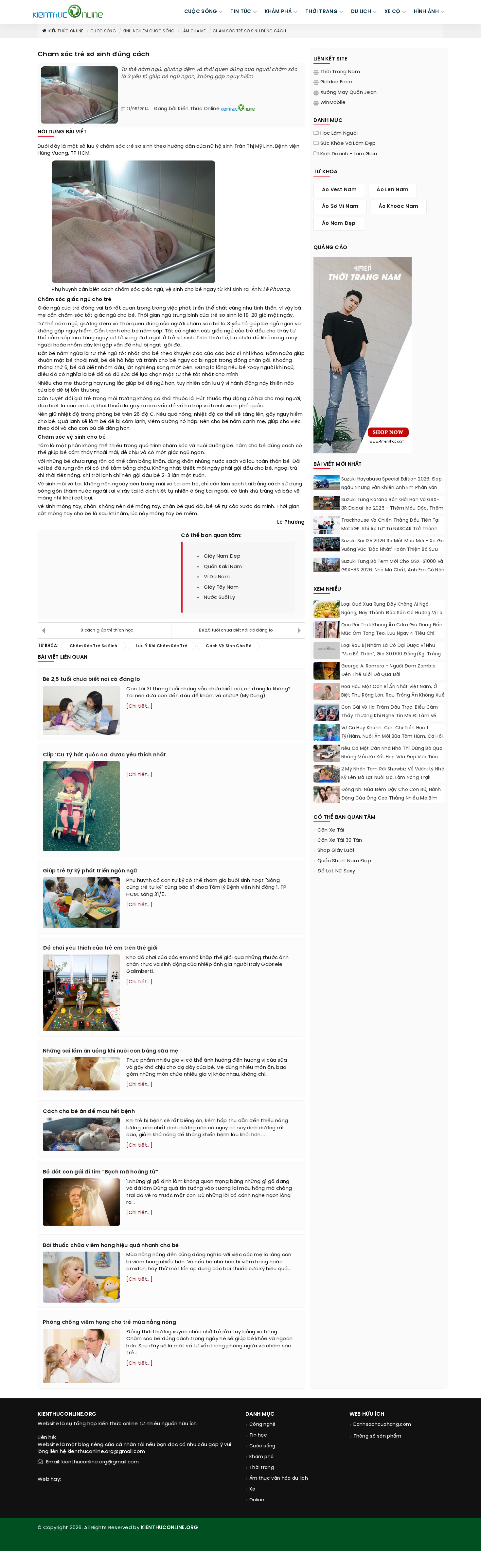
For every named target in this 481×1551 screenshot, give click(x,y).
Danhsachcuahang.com (382, 1424)
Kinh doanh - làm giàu (348, 154)
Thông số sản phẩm (377, 1436)
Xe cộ (392, 11)
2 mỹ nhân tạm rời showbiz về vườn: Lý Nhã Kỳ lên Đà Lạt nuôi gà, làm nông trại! (392, 773)
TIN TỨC (240, 11)
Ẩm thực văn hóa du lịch (278, 1478)
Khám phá (261, 1457)
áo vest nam (339, 190)
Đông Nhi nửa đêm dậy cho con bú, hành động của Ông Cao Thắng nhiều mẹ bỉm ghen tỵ (391, 798)
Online (256, 1500)
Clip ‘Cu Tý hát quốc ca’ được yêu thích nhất (104, 755)
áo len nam (392, 190)
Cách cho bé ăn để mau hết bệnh (89, 1111)
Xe (252, 1489)
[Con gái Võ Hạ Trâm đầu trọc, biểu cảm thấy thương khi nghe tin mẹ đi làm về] (326, 716)
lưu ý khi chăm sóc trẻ (161, 646)
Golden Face (336, 82)
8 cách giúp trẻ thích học (107, 630)
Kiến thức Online (65, 31)
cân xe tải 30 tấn (339, 840)
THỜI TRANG (321, 11)
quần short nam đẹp (344, 861)
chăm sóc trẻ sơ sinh (126, 146)
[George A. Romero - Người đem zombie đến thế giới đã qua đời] (326, 671)
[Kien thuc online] (68, 11)
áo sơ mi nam (340, 206)
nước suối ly (219, 597)
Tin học (258, 1435)
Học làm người (339, 133)
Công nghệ (262, 1424)
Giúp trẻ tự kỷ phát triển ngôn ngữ (90, 871)
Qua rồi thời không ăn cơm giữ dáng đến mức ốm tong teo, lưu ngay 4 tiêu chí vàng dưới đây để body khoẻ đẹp (391, 634)
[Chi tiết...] (139, 706)
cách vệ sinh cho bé (228, 646)
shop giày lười (335, 850)
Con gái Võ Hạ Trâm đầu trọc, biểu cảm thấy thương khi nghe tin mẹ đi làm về (389, 711)
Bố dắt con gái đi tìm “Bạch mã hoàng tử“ (100, 1172)
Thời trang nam (340, 72)
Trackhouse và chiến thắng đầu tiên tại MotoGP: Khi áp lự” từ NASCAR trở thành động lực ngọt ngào (390, 529)
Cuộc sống (103, 31)
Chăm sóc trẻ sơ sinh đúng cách (249, 31)
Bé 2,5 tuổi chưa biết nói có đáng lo (236, 630)
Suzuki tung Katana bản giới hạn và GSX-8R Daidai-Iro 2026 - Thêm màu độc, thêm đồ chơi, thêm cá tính (392, 508)
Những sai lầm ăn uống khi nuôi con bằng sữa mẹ (110, 1051)
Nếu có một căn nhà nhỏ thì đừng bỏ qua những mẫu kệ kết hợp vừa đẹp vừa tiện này (391, 757)
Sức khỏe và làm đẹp (348, 143)
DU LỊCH (361, 11)
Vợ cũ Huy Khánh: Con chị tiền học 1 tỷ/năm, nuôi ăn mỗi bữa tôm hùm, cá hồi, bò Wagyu (392, 737)
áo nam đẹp (339, 223)
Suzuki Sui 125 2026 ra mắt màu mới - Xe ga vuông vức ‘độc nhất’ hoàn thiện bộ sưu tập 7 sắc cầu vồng (392, 550)
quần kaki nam (223, 566)
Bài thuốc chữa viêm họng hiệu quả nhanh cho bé (111, 1245)
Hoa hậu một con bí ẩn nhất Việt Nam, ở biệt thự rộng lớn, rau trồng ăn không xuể (393, 691)
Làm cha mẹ (194, 31)
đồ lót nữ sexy (336, 871)
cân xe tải (330, 830)
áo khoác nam (399, 206)
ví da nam (217, 577)
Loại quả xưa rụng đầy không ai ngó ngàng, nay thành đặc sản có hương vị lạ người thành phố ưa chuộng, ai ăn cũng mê (392, 617)
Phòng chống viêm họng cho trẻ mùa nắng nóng (109, 1322)
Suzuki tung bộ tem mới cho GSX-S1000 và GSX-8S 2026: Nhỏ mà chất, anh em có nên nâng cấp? (393, 570)
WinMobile (333, 102)
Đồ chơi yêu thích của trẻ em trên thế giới (100, 948)
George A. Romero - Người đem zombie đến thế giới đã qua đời (388, 670)
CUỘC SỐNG (200, 11)
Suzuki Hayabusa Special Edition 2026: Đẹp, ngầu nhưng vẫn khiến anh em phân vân (392, 483)
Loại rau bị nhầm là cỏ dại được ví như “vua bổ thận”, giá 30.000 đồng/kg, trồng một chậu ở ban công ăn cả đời (391, 654)
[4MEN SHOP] (362, 354)
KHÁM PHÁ (278, 11)
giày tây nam (221, 587)
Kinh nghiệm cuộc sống (148, 31)
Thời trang (261, 1467)
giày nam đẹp (222, 556)
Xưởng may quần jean (348, 92)
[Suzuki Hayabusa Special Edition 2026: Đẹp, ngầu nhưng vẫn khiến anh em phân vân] (326, 482)
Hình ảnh (426, 11)
